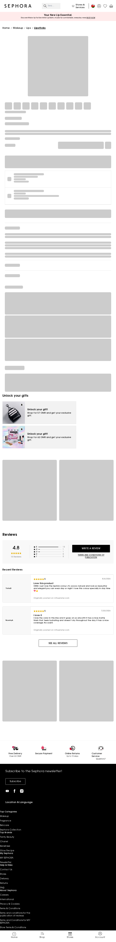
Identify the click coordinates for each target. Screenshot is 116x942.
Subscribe (15, 781)
